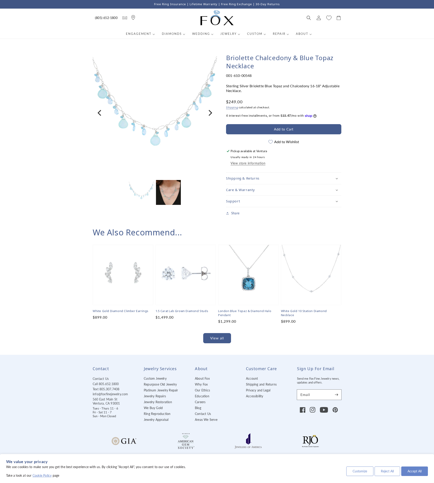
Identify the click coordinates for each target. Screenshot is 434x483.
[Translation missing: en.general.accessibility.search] (125, 18)
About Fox (202, 378)
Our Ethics (202, 390)
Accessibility (254, 396)
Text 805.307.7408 (106, 389)
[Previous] (100, 113)
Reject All (387, 471)
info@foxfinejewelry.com (110, 394)
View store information (248, 163)
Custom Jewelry (155, 378)
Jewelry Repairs (155, 396)
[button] (309, 18)
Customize (360, 471)
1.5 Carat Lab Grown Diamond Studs (182, 311)
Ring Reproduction (157, 414)
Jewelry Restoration (158, 402)
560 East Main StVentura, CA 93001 (106, 401)
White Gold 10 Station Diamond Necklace (304, 313)
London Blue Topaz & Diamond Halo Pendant (244, 313)
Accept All (415, 471)
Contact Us (101, 379)
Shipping (232, 107)
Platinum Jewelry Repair (161, 390)
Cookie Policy (42, 475)
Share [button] (235, 213)
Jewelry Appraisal (156, 419)
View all (217, 338)
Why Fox (201, 384)
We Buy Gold (153, 408)
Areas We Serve (206, 419)
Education (202, 396)
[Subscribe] (336, 395)
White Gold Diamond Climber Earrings (121, 311)
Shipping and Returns (261, 384)
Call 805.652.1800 (106, 384)
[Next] (210, 113)
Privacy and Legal (258, 390)
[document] (155, 113)
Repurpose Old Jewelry (160, 384)
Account (252, 378)
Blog (198, 408)
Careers (200, 402)
